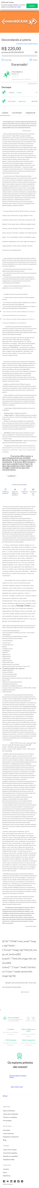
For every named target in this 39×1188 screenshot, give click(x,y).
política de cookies (15, 7)
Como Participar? (17, 113)
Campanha (5, 113)
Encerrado (8, 60)
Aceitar (32, 6)
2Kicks (35, 60)
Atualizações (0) (30, 113)
